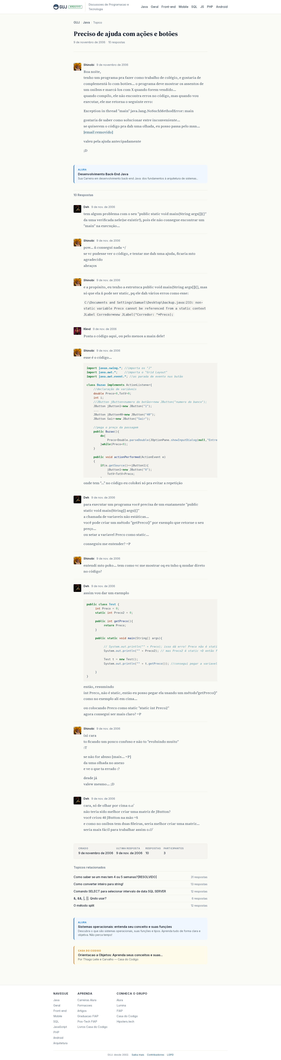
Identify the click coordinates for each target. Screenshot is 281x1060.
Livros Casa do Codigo (92, 1027)
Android (222, 7)
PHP (210, 7)
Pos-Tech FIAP (87, 1021)
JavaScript (60, 1027)
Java (144, 7)
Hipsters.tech (125, 1021)
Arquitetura (60, 1043)
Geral (154, 7)
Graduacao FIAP (87, 1016)
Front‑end (169, 7)
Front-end (60, 1011)
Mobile (183, 7)
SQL (194, 7)
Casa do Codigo (127, 1016)
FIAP (120, 1011)
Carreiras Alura (86, 1000)
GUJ (77, 22)
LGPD (170, 1054)
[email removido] (98, 132)
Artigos (82, 1011)
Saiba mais (138, 1054)
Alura (120, 1000)
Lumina (121, 1005)
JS (202, 7)
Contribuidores (155, 1054)
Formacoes (84, 1005)
